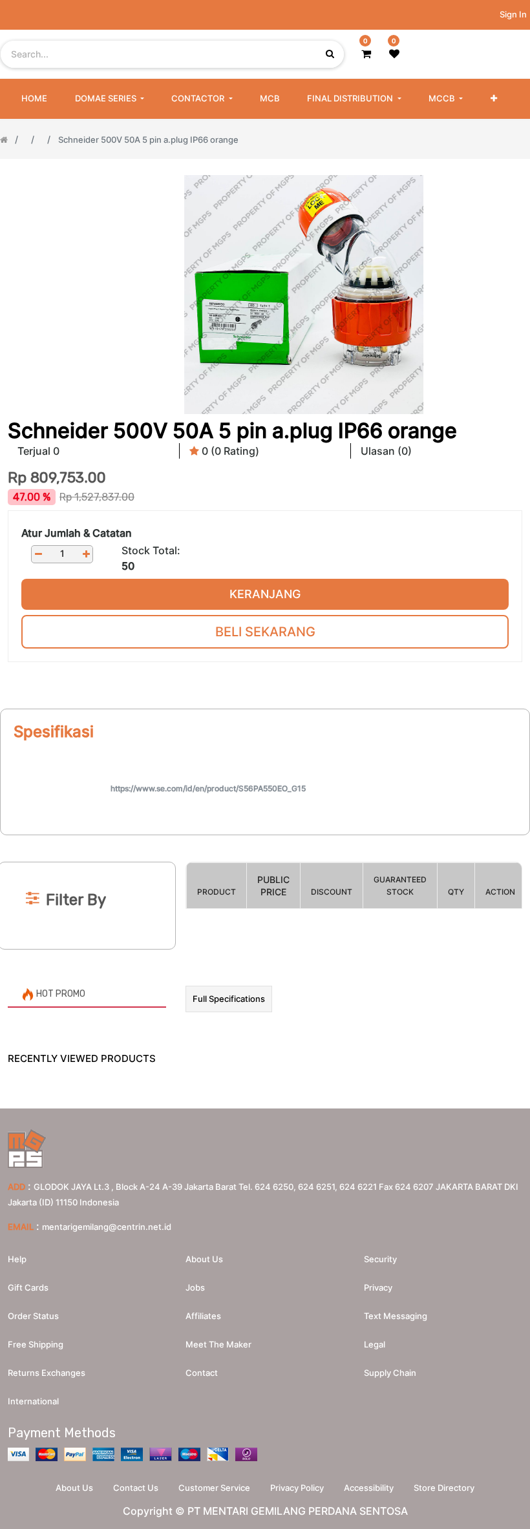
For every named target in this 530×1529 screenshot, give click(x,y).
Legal (374, 1344)
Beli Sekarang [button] (265, 632)
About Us (74, 1487)
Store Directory (444, 1487)
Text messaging (395, 1316)
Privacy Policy (297, 1487)
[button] (493, 98)
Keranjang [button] (265, 594)
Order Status (33, 1316)
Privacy (378, 1287)
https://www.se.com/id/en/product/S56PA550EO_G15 (208, 788)
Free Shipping (35, 1344)
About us (204, 1259)
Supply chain (390, 1373)
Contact (202, 1373)
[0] (366, 53)
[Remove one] (38, 554)
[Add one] (86, 554)
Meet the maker (218, 1344)
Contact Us (135, 1487)
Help (17, 1259)
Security (380, 1259)
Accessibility (369, 1487)
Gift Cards (28, 1287)
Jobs (195, 1287)
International (33, 1401)
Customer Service (214, 1487)
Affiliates (203, 1316)
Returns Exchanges (46, 1373)
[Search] (265, 840)
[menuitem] (34, 98)
